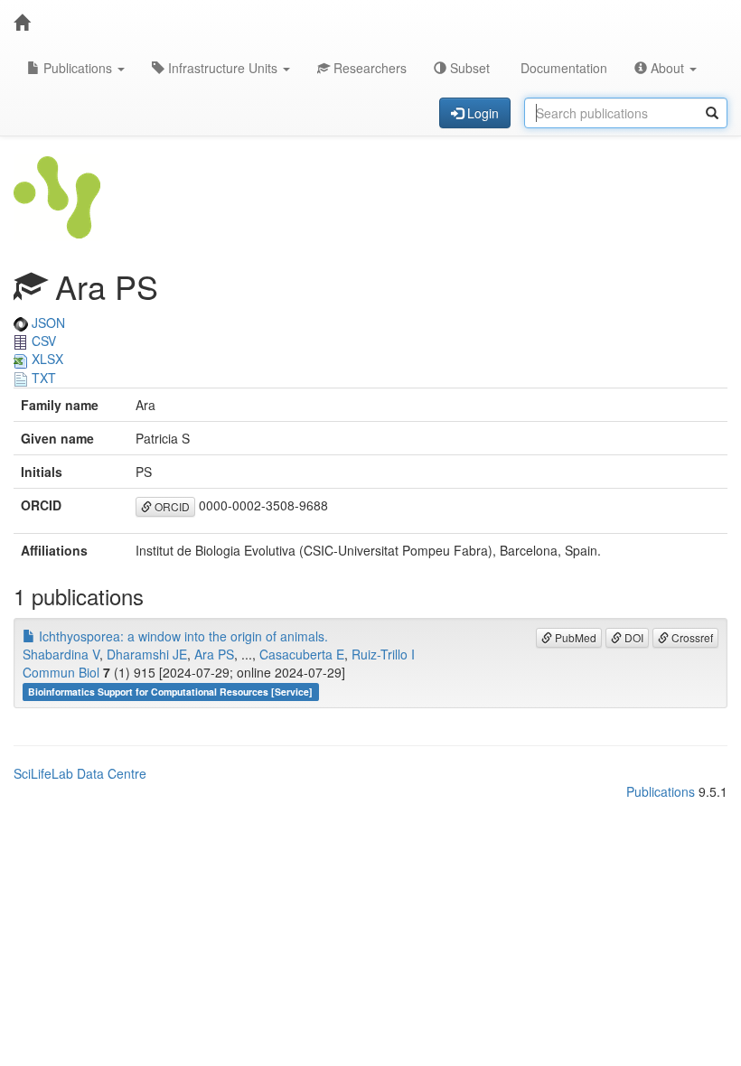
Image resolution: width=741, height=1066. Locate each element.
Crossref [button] (691, 637)
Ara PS (214, 654)
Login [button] (481, 113)
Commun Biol (61, 672)
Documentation (562, 68)
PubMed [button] (574, 637)
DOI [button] (632, 637)
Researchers (368, 68)
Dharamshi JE (147, 654)
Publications (78, 68)
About (667, 68)
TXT (42, 378)
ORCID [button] (171, 506)
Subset (468, 68)
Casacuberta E (301, 654)
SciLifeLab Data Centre (80, 773)
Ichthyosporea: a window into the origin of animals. (181, 636)
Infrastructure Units (222, 68)
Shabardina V (61, 654)
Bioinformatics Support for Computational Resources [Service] (170, 691)
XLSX (45, 359)
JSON (46, 322)
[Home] (21, 22)
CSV (42, 341)
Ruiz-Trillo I (383, 654)
